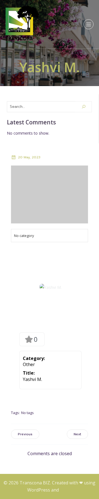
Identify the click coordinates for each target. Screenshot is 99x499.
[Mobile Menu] (89, 24)
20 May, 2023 (29, 157)
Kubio (66, 490)
